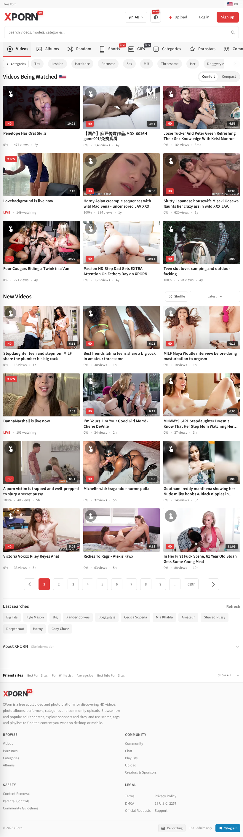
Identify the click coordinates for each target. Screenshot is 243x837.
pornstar (108, 63)
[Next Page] (213, 584)
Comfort (208, 76)
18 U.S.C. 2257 (165, 803)
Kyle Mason (35, 617)
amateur (188, 617)
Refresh (233, 606)
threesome (169, 63)
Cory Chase (60, 628)
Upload (130, 765)
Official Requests (138, 810)
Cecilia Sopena (135, 617)
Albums (9, 765)
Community (134, 743)
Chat (128, 751)
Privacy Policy (165, 796)
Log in (204, 17)
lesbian (57, 63)
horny (38, 628)
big (55, 617)
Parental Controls (16, 801)
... (175, 584)
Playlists (131, 758)
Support (161, 810)
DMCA (129, 803)
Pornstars (10, 751)
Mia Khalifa (164, 617)
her (193, 63)
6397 (191, 584)
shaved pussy (214, 617)
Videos (8, 743)
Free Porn (10, 4)
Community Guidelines (20, 808)
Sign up (227, 17)
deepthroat (15, 628)
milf (146, 63)
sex (129, 63)
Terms (129, 796)
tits (37, 63)
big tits (11, 617)
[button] (236, 64)
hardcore (82, 63)
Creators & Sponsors (140, 772)
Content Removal (16, 793)
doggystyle (215, 63)
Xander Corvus (77, 617)
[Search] (233, 32)
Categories (18, 64)
